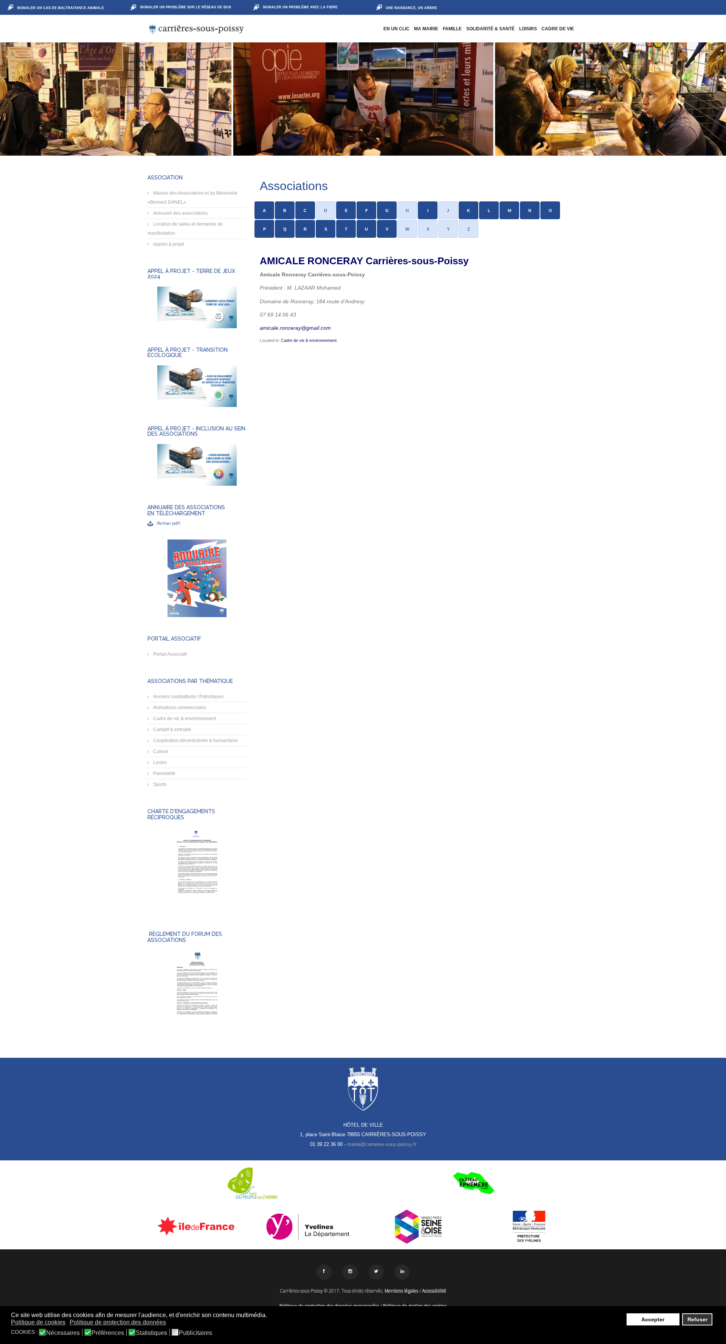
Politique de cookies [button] (38, 1322)
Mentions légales (401, 1291)
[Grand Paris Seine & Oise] (418, 1227)
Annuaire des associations (180, 213)
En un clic (396, 28)
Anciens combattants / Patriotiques (188, 696)
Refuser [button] (697, 1319)
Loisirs (528, 28)
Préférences (108, 1333)
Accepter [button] (652, 1319)
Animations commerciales (179, 707)
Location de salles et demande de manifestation (185, 228)
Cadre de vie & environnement (184, 718)
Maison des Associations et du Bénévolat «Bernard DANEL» (192, 197)
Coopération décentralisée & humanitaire (195, 740)
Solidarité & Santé (490, 28)
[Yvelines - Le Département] (308, 1226)
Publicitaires (195, 1333)
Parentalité (163, 773)
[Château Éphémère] (474, 1183)
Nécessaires (63, 1333)
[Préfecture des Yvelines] (529, 1227)
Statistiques (151, 1333)
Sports (159, 784)
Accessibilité (434, 1291)
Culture (160, 751)
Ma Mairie (426, 28)
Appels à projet (168, 244)
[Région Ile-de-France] (197, 1225)
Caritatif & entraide (171, 729)
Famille (452, 28)
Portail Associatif (169, 654)
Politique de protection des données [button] (118, 1322)
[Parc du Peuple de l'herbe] (252, 1183)
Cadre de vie (557, 28)
